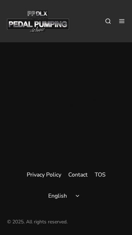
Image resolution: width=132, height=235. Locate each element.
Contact (78, 175)
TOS (100, 175)
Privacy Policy (44, 175)
